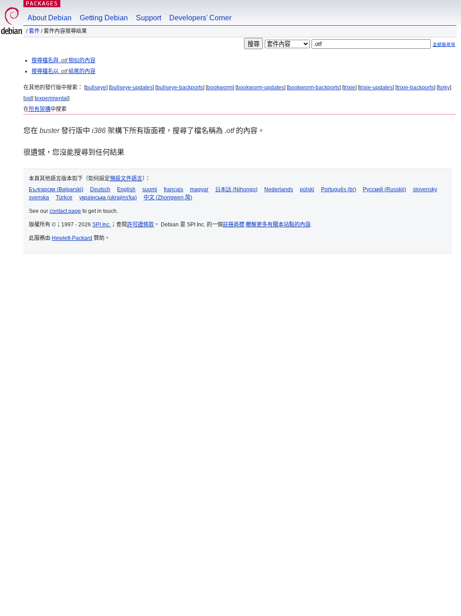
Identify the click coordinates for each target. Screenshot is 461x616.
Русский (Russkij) (384, 189)
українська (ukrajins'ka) (108, 197)
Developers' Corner (200, 18)
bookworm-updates (260, 87)
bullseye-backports (180, 87)
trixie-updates (376, 87)
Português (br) (338, 189)
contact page (65, 211)
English (126, 189)
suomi (149, 189)
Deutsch (100, 189)
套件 (34, 31)
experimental (52, 98)
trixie (349, 87)
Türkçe (64, 197)
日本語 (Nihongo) (236, 189)
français (173, 189)
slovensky (425, 189)
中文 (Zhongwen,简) (168, 197)
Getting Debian (104, 18)
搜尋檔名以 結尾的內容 (63, 71)
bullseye (96, 87)
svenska (39, 197)
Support (148, 18)
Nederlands (278, 189)
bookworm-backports (313, 87)
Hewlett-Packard (72, 238)
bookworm (220, 87)
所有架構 (39, 109)
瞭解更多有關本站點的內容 (278, 224)
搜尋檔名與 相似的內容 (63, 60)
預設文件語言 (126, 178)
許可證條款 (140, 224)
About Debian (49, 18)
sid (28, 98)
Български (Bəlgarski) (56, 189)
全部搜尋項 (444, 44)
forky (444, 87)
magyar (199, 189)
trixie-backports (415, 87)
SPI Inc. (101, 224)
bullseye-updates (131, 87)
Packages (42, 3)
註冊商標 (233, 224)
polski (307, 189)
